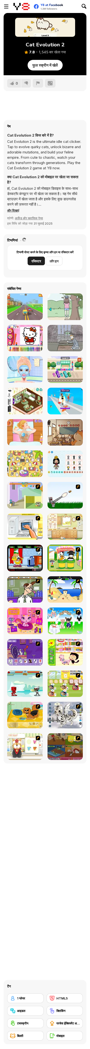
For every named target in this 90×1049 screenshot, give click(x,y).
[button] (13, 210)
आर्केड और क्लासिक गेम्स (29, 218)
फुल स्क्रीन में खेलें (45, 65)
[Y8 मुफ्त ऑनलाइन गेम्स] (21, 6)
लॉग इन (54, 261)
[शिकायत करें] (38, 83)
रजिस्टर (36, 261)
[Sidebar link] (6, 6)
